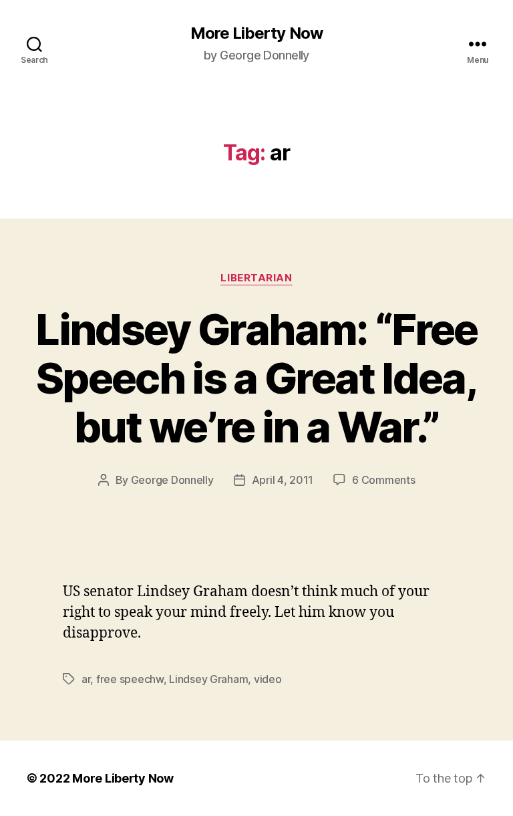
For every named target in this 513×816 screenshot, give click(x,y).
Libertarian (256, 278)
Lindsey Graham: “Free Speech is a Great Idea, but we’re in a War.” (256, 377)
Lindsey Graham (208, 679)
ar (85, 679)
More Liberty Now (256, 33)
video (268, 679)
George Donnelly (172, 480)
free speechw (130, 679)
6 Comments (383, 480)
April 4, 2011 (283, 480)
